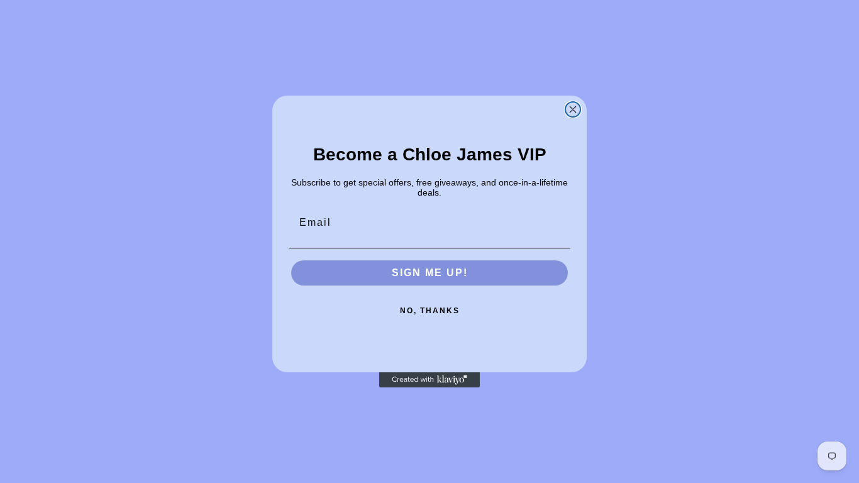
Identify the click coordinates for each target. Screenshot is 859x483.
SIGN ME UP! (430, 272)
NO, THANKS (430, 310)
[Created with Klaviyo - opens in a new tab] (429, 379)
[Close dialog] (572, 109)
